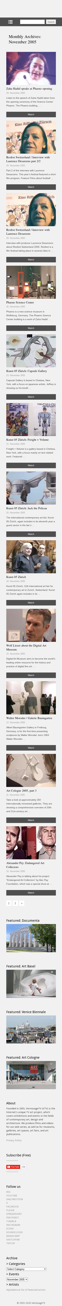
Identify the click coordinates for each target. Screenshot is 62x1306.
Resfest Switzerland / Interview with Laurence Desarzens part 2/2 (28, 159)
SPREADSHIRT (14, 1213)
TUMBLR (11, 1221)
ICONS (10, 1228)
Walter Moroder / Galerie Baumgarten (29, 718)
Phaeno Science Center (20, 302)
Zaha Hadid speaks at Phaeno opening (29, 88)
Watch (31, 114)
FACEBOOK (12, 1206)
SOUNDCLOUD (14, 1232)
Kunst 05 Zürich (16, 577)
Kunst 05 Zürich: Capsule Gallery (26, 371)
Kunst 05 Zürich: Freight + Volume (27, 440)
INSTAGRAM (13, 1224)
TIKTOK (10, 1243)
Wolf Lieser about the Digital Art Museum (26, 647)
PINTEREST (12, 1217)
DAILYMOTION (14, 1199)
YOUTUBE (11, 1195)
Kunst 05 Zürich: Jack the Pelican (26, 508)
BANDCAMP (13, 1235)
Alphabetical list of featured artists (25, 1289)
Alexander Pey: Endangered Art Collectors (25, 865)
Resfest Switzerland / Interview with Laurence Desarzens (28, 232)
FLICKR (10, 1210)
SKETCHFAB (13, 1239)
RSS (8, 1191)
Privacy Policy (13, 1140)
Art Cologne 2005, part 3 (21, 790)
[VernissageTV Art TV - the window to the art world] (22, 8)
